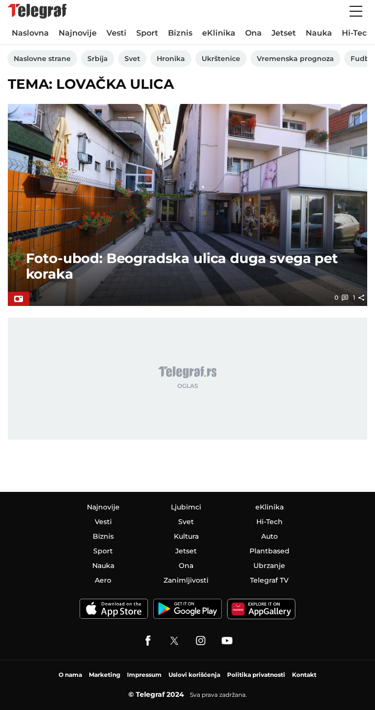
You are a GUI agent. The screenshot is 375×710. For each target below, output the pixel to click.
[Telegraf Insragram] (200, 640)
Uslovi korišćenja (194, 674)
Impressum (144, 674)
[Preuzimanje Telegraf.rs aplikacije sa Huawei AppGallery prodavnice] (261, 609)
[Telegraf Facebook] (148, 640)
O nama (70, 674)
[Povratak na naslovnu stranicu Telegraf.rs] (37, 11)
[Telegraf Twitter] (174, 640)
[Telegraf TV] (227, 640)
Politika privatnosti (256, 674)
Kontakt (304, 674)
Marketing (104, 674)
